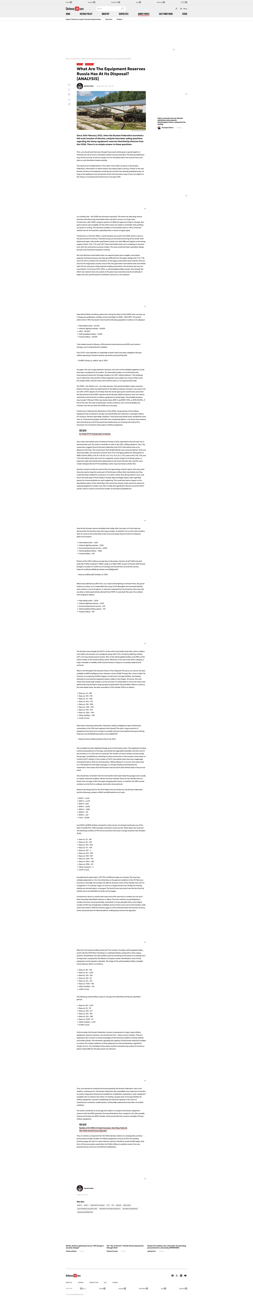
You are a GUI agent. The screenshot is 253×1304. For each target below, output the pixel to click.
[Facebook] (172, 1275)
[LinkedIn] (181, 1275)
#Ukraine (106, 726)
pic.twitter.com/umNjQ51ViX (107, 734)
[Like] (69, 84)
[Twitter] (177, 1275)
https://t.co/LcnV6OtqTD (86, 734)
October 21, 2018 (101, 574)
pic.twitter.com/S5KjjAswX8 (107, 569)
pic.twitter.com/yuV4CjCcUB (116, 355)
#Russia (97, 344)
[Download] (69, 99)
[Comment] (69, 89)
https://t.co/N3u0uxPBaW (86, 569)
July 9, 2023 (103, 360)
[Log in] (176, 8)
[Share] (69, 104)
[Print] (69, 94)
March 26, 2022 (110, 739)
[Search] (122, 8)
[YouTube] (185, 1275)
